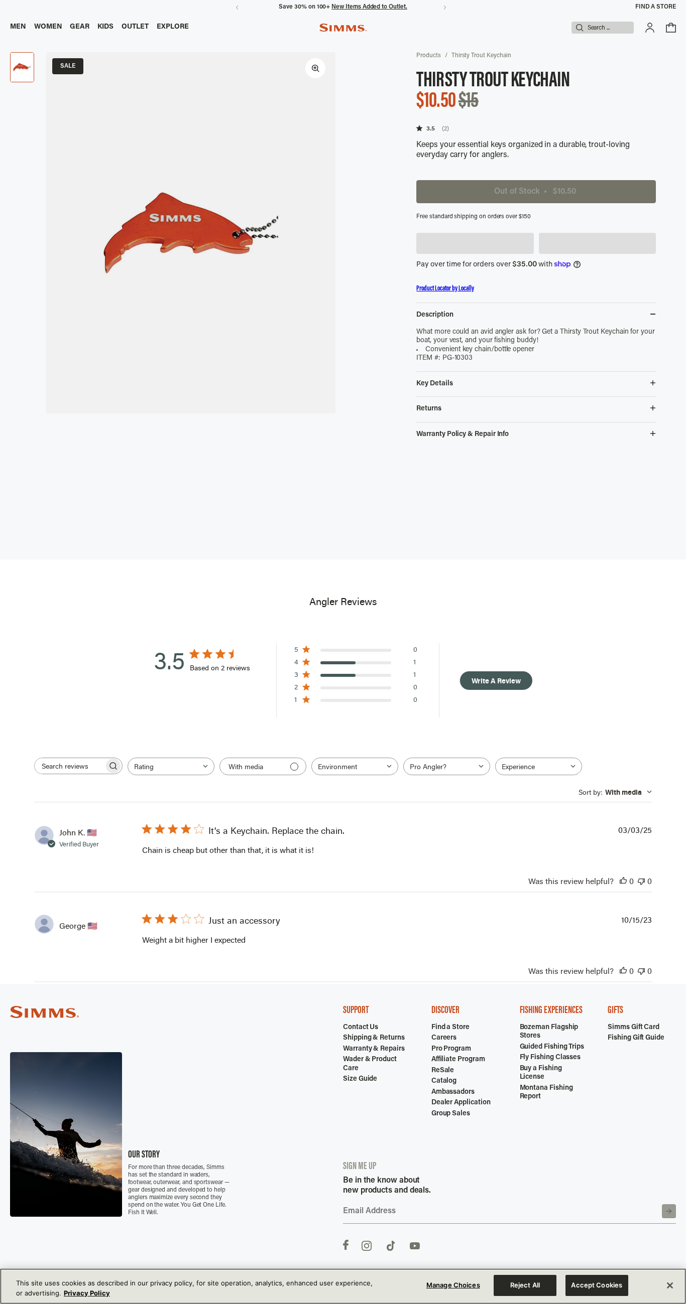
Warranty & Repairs (374, 1049)
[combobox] (171, 766)
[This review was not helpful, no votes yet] (641, 881)
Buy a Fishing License (541, 1073)
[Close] (670, 1285)
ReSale (442, 1070)
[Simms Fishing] (343, 28)
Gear (79, 27)
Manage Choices (453, 1285)
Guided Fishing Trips (552, 1047)
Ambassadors (453, 1092)
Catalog (444, 1081)
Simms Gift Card (633, 1027)
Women (48, 27)
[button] (474, 243)
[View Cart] (671, 28)
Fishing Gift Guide (636, 1038)
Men (18, 27)
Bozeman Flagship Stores (549, 1032)
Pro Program (451, 1049)
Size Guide (360, 1079)
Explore (173, 27)
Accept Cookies (596, 1285)
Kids (105, 27)
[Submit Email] (669, 1211)
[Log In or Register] (650, 28)
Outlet (135, 27)
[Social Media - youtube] (415, 1245)
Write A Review (496, 680)
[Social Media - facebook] (346, 1245)
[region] (343, 1286)
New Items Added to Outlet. (369, 7)
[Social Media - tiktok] (391, 1245)
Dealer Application (461, 1102)
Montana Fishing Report (546, 1093)
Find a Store (655, 7)
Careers (444, 1038)
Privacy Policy (87, 1293)
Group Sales (450, 1113)
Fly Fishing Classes (550, 1057)
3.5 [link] (430, 128)
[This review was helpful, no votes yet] (623, 881)
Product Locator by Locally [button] (445, 289)
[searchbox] (69, 766)
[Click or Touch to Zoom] (315, 68)
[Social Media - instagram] (367, 1245)
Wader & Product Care (370, 1064)
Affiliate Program (458, 1059)
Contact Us (360, 1027)
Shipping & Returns (374, 1038)
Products (428, 56)
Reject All (525, 1285)
